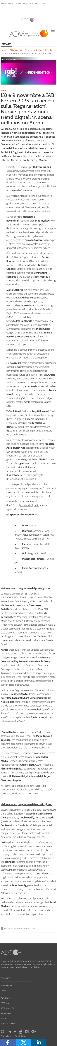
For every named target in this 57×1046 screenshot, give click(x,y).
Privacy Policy (6, 1036)
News (28, 50)
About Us (27, 3)
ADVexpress (16, 50)
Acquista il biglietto (29, 505)
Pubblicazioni (8, 1023)
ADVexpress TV (7, 1008)
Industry (38, 50)
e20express (6, 1013)
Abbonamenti (7, 3)
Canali (4, 990)
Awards (4, 1018)
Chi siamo (5, 978)
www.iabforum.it (28, 509)
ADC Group (6, 998)
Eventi (48, 50)
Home (4, 50)
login (42, 3)
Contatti (17, 3)
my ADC (35, 3)
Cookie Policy (20, 1036)
